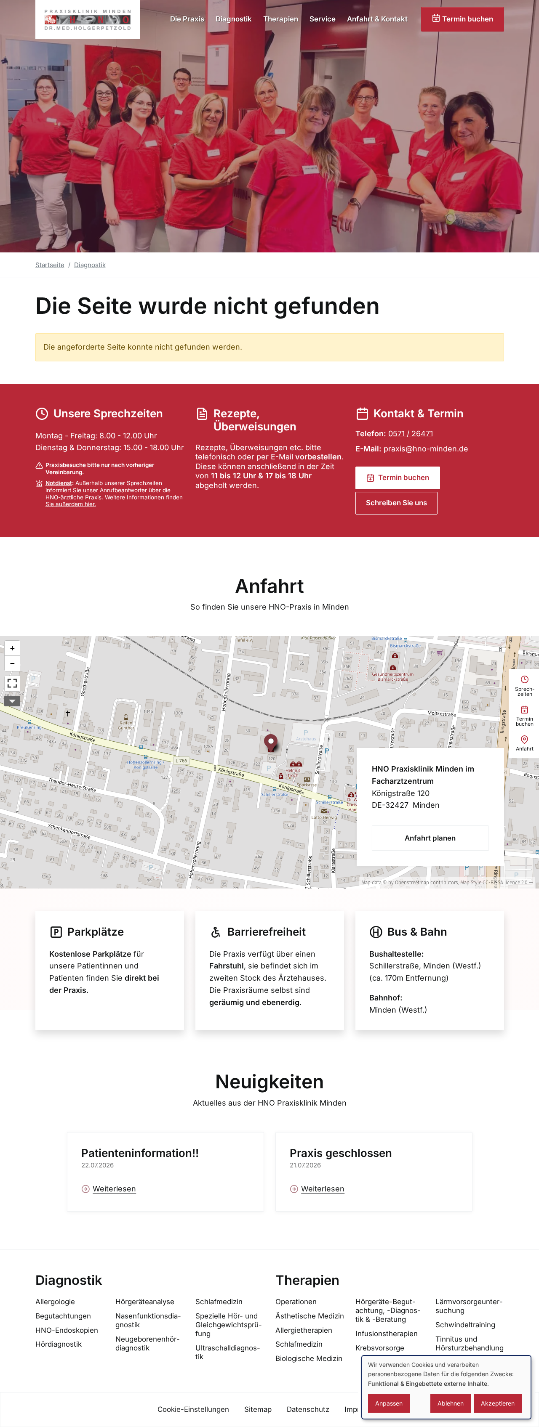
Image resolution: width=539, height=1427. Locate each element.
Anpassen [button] (389, 1403)
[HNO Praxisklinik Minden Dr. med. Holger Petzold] (87, 19)
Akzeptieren (498, 1403)
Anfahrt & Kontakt (377, 19)
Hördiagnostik (58, 1344)
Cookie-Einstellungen (193, 1409)
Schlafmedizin (219, 1301)
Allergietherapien (303, 1330)
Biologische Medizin (308, 1358)
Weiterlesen (114, 1188)
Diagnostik (234, 19)
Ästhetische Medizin (309, 1316)
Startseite (49, 265)
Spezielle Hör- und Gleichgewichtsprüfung (228, 1325)
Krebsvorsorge (379, 1348)
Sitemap (258, 1409)
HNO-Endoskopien (66, 1330)
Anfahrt (269, 586)
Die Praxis (187, 19)
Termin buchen (466, 19)
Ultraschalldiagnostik (227, 1352)
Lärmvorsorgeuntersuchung (469, 1306)
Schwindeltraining (465, 1325)
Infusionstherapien (386, 1333)
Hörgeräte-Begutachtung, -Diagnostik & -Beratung (388, 1310)
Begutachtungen (63, 1316)
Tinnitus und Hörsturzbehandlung (469, 1343)
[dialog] (446, 1387)
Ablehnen (451, 1403)
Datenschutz (308, 1409)
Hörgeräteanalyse (144, 1301)
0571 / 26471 (410, 433)
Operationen (296, 1301)
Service (323, 19)
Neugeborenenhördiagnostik (147, 1343)
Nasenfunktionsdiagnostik (148, 1320)
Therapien (280, 19)
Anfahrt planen (430, 838)
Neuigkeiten (269, 1081)
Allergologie (55, 1301)
